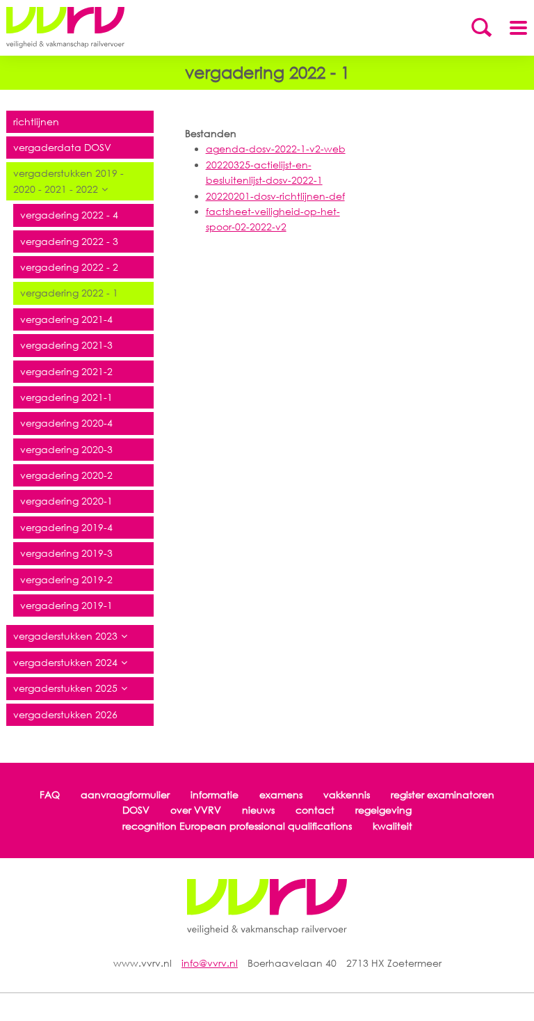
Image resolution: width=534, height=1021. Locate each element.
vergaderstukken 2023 (65, 636)
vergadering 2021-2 (66, 371)
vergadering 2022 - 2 (69, 267)
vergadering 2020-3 (66, 449)
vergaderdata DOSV (62, 147)
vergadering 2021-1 (66, 397)
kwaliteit (392, 826)
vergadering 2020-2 (66, 475)
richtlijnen (36, 121)
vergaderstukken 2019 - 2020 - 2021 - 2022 (68, 180)
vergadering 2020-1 (66, 501)
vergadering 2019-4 (66, 527)
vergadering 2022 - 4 (69, 215)
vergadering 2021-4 (66, 319)
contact (315, 810)
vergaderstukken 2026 (65, 714)
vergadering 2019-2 (66, 579)
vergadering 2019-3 (66, 553)
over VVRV (195, 810)
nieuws (258, 810)
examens (280, 794)
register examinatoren (442, 794)
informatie (214, 794)
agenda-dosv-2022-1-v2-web (276, 149)
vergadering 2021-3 (66, 345)
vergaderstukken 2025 (65, 688)
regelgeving (383, 810)
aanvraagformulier (125, 794)
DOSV (135, 810)
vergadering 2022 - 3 (69, 241)
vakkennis (346, 794)
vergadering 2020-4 (66, 423)
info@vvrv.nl (209, 963)
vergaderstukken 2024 (65, 662)
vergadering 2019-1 (66, 605)
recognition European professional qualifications (237, 826)
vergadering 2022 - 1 (69, 293)
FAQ (50, 794)
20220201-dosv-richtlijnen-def (275, 196)
